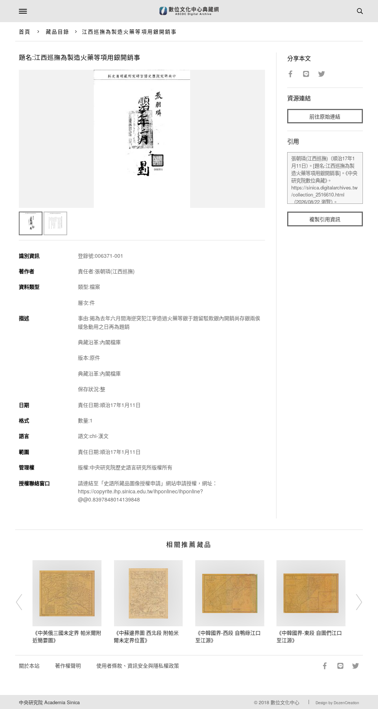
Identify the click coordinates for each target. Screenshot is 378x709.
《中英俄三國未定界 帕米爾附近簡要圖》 (66, 636)
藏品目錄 (57, 31)
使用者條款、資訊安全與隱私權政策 (137, 665)
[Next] (354, 602)
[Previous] (24, 602)
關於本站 (29, 665)
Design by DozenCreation (337, 702)
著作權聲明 (68, 665)
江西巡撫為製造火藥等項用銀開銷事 (129, 31)
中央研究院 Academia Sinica (49, 702)
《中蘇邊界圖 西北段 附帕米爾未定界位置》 (146, 636)
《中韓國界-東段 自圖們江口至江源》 (309, 636)
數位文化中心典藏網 (189, 11)
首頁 (25, 31)
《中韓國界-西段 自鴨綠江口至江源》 (228, 636)
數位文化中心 (285, 702)
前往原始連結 (324, 116)
